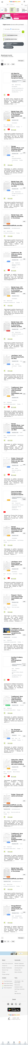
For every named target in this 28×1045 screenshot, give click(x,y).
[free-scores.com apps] (2, 10)
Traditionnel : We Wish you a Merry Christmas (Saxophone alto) (16, 255)
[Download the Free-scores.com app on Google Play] (14, 1010)
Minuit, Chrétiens (16, 771)
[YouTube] (12, 1004)
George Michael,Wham (16, 158)
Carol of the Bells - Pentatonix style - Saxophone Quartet (17, 493)
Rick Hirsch (14, 670)
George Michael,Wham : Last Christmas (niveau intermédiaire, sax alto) (17, 529)
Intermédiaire (14, 122)
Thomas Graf (17, 503)
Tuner (16, 991)
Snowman (14, 740)
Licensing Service (18, 967)
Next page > (21, 60)
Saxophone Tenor (15, 295)
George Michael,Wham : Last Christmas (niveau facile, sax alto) (17, 149)
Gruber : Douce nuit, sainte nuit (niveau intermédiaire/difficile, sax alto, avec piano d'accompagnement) (13, 800)
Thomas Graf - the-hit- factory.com (16, 507)
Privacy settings (5, 974)
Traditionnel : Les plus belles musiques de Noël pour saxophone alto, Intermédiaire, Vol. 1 (13, 631)
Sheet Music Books (8, 983)
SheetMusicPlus (15, 91)
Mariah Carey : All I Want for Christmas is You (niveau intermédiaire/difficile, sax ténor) (13, 873)
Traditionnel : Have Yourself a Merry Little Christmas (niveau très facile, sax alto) (17, 699)
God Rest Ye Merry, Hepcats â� (17, 673)
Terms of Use (5, 970)
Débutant (22, 705)
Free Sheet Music (8, 981)
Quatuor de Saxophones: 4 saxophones (17, 81)
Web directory (18, 993)
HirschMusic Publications (17, 675)
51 (8, 64)
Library (14, 1043)
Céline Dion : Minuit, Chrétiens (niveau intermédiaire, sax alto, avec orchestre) (17, 762)
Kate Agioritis (14, 86)
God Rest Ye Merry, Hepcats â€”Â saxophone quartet (17, 659)
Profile (25, 1043)
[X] (15, 1004)
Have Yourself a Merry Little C (10, 404)
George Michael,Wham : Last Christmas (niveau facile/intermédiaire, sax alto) (17, 426)
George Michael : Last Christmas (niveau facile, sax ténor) (16, 908)
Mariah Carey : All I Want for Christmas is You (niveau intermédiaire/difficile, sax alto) (13, 220)
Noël (13, 84)
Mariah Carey (18, 84)
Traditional (17, 668)
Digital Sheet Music (8, 985)
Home (3, 1043)
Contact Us (4, 965)
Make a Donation (18, 972)
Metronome (17, 984)
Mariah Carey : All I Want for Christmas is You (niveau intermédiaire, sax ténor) (17, 290)
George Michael (18, 916)
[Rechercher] (22, 4)
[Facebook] (8, 1004)
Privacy (3, 972)
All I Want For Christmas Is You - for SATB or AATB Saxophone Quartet (17, 76)
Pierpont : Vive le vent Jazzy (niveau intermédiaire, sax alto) (17, 597)
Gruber (16, 468)
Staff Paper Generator (19, 989)
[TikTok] (19, 1004)
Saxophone (14, 735)
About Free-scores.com (7, 963)
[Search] (23, 32)
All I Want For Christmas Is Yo (17, 88)
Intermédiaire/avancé (16, 228)
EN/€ (26, 5)
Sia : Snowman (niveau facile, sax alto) (16, 731)
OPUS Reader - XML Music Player (19, 982)
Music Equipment (8, 987)
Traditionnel (17, 262)
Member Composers (19, 963)
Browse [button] (8, 1043)
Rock (16, 738)
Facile (21, 153)
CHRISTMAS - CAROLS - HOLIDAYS (12, 44)
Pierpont (8, 607)
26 (5, 64)
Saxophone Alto (15, 120)
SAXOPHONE (9, 47)
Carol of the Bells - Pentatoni (17, 504)
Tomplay (18, 126)
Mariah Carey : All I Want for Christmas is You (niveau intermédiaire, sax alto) (17, 114)
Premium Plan (18, 970)
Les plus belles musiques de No (10, 642)
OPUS (20, 1043)
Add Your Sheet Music (20, 965)
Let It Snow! (14, 366)
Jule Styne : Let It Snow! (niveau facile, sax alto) (17, 357)
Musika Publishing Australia (17, 90)
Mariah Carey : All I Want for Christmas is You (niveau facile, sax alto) (17, 184)
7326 (13, 64)
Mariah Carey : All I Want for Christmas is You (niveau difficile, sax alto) (17, 324)
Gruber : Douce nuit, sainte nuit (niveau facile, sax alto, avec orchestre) (17, 460)
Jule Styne (17, 364)
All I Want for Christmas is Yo (9, 126)
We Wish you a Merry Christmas (16, 265)
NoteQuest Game (18, 987)
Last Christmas (15, 160)
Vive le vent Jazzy (15, 607)
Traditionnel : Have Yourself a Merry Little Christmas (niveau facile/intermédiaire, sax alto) (17, 837)
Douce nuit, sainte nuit (16, 470)
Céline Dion (9, 771)
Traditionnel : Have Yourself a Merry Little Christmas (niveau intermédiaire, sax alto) (17, 391)
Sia (19, 738)
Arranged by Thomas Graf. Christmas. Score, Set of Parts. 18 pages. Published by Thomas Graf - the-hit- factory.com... (13, 517)
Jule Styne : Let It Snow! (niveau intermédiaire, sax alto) (16, 564)
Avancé (21, 329)
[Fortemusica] (9, 1018)
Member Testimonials (7, 967)
